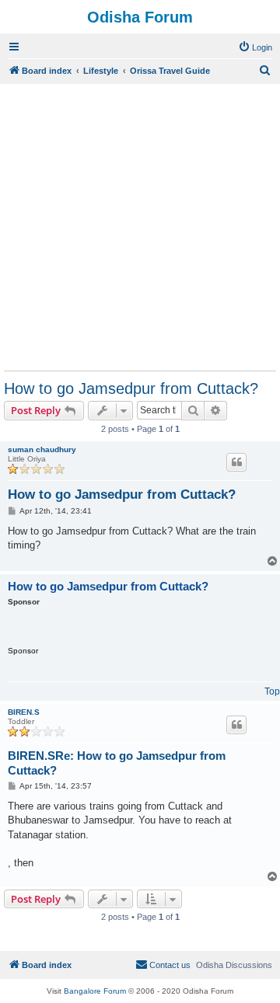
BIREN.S (24, 712)
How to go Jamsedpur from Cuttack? (131, 388)
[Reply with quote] (236, 462)
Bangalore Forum (95, 991)
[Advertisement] (140, 227)
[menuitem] (255, 47)
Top (272, 691)
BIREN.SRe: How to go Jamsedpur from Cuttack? (117, 763)
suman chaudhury (42, 449)
